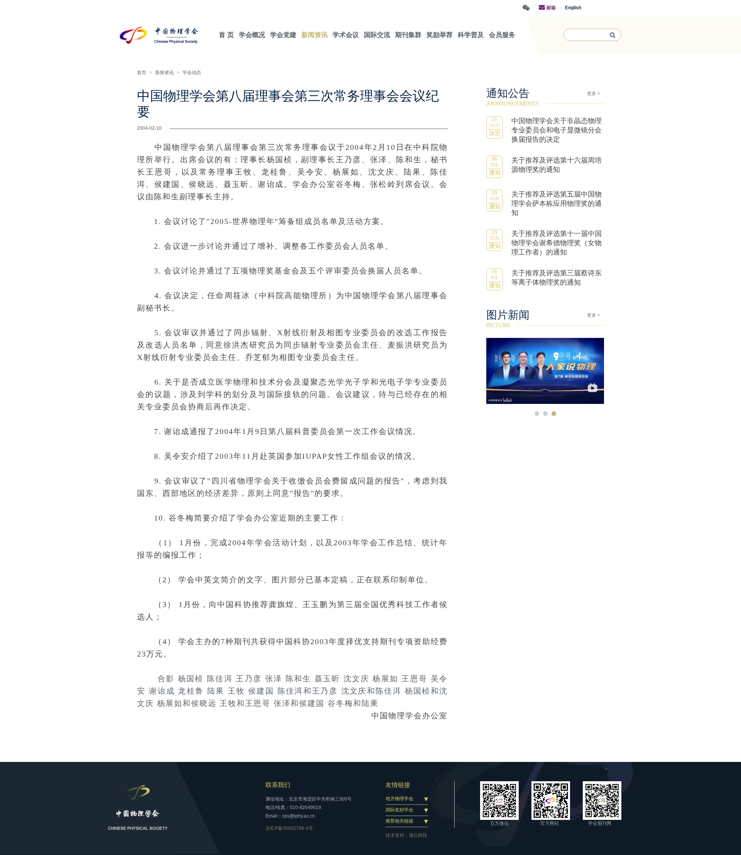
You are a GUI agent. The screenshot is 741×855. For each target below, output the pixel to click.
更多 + (593, 93)
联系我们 (278, 785)
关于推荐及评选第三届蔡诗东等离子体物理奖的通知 (556, 277)
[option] (545, 371)
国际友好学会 (399, 810)
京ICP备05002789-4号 (289, 828)
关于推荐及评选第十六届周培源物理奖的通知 (556, 164)
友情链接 (398, 785)
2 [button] (545, 413)
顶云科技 (418, 835)
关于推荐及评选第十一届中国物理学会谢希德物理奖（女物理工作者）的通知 (556, 243)
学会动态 (192, 72)
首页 (141, 72)
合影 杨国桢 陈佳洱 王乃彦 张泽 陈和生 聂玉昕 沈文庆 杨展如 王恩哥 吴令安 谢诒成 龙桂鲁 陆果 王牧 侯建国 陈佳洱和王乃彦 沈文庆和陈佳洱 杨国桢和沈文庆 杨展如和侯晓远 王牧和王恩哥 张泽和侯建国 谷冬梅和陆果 (292, 690)
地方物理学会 (399, 798)
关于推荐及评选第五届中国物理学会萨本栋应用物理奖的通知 (556, 203)
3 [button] (554, 413)
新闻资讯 (164, 72)
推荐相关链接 (399, 821)
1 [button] (537, 413)
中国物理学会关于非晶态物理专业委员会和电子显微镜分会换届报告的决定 (556, 130)
